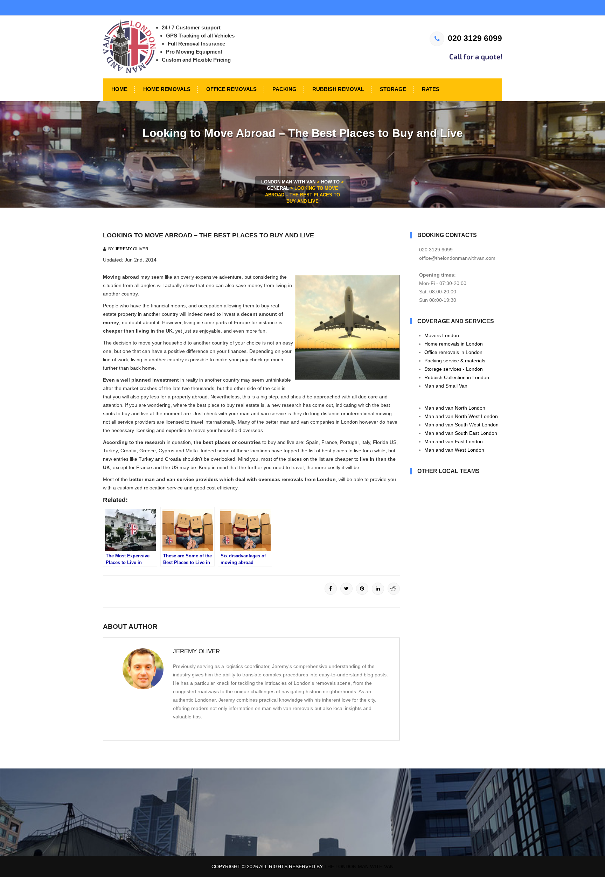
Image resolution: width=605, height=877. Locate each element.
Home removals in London (453, 344)
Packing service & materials (454, 360)
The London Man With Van (359, 866)
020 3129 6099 (475, 38)
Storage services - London (453, 369)
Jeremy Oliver (131, 248)
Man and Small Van (445, 386)
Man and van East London (453, 441)
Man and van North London (454, 408)
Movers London (441, 335)
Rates (429, 89)
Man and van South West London (461, 424)
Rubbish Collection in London (456, 377)
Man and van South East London (460, 433)
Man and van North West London (461, 416)
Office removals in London (453, 352)
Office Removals (231, 89)
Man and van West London (454, 450)
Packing (284, 89)
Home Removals (166, 89)
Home (118, 89)
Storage (392, 89)
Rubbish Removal (337, 89)
